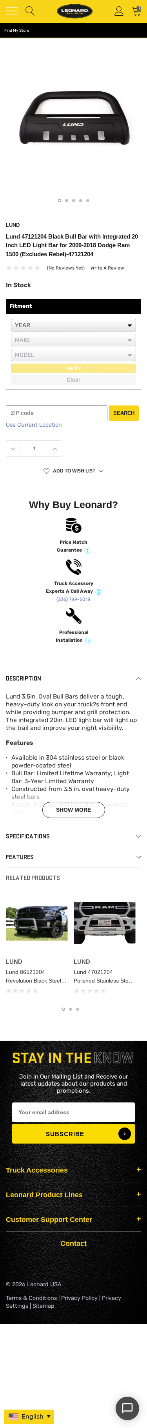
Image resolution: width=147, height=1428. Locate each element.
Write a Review (107, 268)
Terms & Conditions (31, 1298)
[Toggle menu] (12, 11)
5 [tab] (87, 200)
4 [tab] (80, 200)
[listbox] (73, 325)
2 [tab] (66, 200)
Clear (73, 379)
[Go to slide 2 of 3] (70, 1009)
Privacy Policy (79, 1298)
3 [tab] (73, 200)
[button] (73, 471)
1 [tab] (59, 200)
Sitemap (43, 1306)
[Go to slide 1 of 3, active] (63, 1009)
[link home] (74, 11)
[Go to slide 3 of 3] (77, 1009)
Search (123, 413)
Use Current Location (34, 425)
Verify (73, 368)
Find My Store (16, 30)
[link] (36, 923)
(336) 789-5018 (73, 599)
